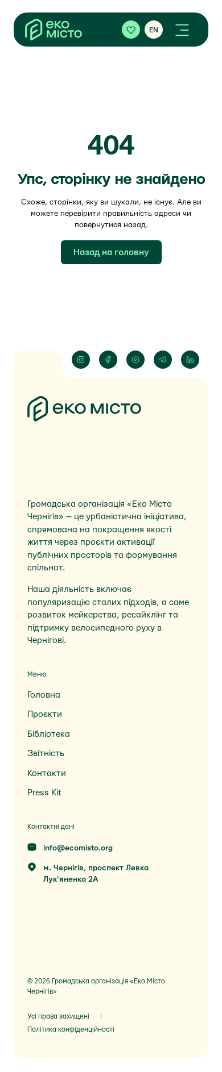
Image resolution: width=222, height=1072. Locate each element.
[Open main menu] (182, 29)
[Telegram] (163, 360)
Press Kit (44, 793)
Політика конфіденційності (70, 1029)
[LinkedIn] (190, 360)
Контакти (46, 773)
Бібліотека (48, 734)
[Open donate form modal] (131, 29)
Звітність (45, 753)
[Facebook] (108, 360)
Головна (43, 695)
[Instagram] (81, 360)
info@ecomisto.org (78, 848)
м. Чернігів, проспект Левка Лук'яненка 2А (96, 873)
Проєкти (44, 714)
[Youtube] (135, 360)
